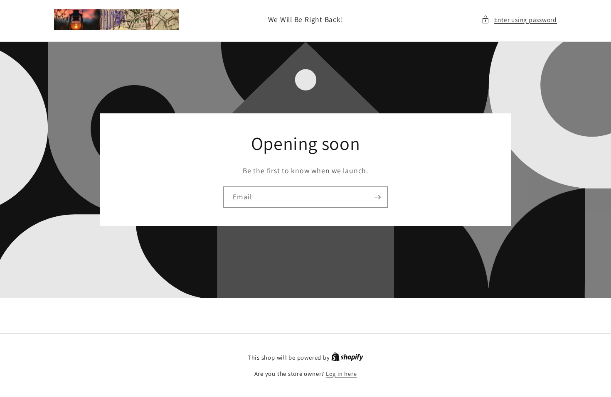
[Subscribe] (377, 197)
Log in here (341, 373)
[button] (519, 19)
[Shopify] (347, 357)
